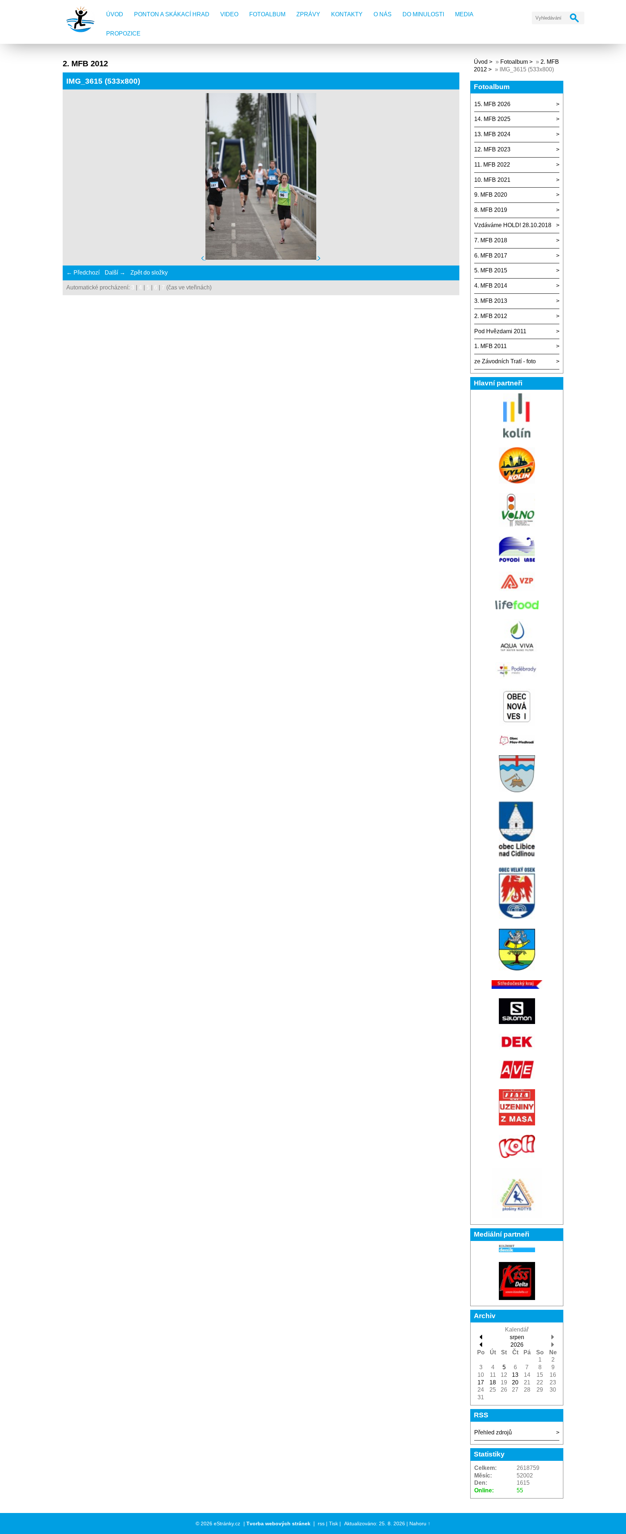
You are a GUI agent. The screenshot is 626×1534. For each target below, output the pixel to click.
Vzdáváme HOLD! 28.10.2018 (512, 225)
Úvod (114, 14)
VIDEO (229, 14)
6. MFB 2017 (490, 255)
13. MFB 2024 (492, 134)
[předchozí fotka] (203, 258)
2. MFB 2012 (490, 316)
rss (321, 1523)
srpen (517, 1337)
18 (492, 1382)
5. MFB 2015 (490, 270)
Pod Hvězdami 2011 (500, 331)
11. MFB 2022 (492, 165)
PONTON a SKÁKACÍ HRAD (171, 14)
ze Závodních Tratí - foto (505, 361)
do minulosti (423, 14)
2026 (516, 1345)
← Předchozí (83, 272)
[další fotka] (319, 258)
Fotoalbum (267, 14)
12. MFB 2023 (492, 149)
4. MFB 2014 (490, 286)
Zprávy (308, 14)
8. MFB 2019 (490, 210)
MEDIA (464, 14)
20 (515, 1382)
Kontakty (347, 14)
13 (515, 1375)
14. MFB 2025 (492, 119)
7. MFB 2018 (490, 240)
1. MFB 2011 (490, 346)
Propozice (123, 33)
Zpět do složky (149, 272)
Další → (115, 272)
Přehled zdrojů (493, 1432)
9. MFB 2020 (490, 195)
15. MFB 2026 (492, 104)
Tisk (333, 1523)
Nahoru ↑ (419, 1523)
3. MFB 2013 (490, 301)
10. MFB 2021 (492, 180)
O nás (382, 14)
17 (480, 1382)
